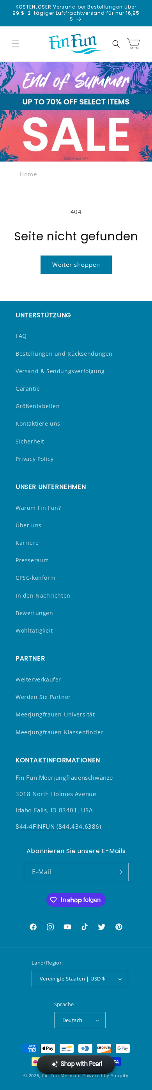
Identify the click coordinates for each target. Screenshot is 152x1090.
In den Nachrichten (43, 595)
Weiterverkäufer (38, 679)
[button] (15, 43)
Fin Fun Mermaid (61, 1075)
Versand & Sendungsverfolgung (60, 371)
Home (28, 174)
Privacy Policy (34, 458)
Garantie (28, 388)
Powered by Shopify (105, 1075)
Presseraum (32, 560)
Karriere (27, 542)
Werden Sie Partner (43, 697)
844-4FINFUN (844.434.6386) (58, 826)
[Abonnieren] (119, 872)
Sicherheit (30, 441)
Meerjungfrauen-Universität (55, 714)
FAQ (21, 335)
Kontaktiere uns (38, 423)
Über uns (29, 525)
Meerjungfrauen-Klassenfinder (59, 732)
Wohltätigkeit (34, 630)
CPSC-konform (35, 577)
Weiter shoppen (76, 264)
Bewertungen (34, 613)
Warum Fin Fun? (38, 507)
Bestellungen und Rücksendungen (64, 353)
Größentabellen (38, 406)
